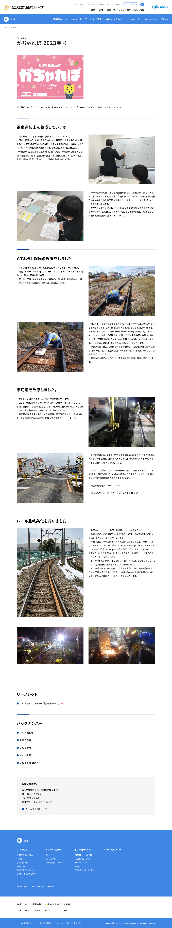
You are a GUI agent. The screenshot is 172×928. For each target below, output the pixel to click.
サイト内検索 (142, 4)
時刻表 (19, 859)
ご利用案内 (57, 19)
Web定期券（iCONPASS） (54, 862)
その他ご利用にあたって (26, 870)
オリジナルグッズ (81, 862)
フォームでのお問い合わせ (37, 808)
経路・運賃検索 (22, 862)
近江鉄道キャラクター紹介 (84, 870)
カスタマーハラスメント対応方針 (69, 923)
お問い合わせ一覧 (113, 4)
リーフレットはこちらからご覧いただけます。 (39, 703)
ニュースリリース (79, 4)
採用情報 (100, 4)
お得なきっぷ (21, 866)
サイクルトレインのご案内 (26, 874)
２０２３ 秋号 (25, 755)
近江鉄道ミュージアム (83, 859)
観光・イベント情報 (135, 10)
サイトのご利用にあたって (26, 923)
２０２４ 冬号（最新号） (30, 762)
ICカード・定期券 (74, 19)
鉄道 (93, 10)
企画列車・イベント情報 (83, 855)
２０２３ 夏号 (25, 747)
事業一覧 (111, 10)
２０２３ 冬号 (25, 740)
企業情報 (90, 4)
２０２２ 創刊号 (26, 732)
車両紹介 (78, 866)
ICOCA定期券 (50, 859)
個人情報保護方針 (46, 923)
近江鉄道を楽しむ (93, 19)
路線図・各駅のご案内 (25, 855)
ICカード (48, 855)
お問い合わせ (150, 19)
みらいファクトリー (114, 19)
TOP (6, 27)
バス (101, 10)
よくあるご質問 (136, 19)
